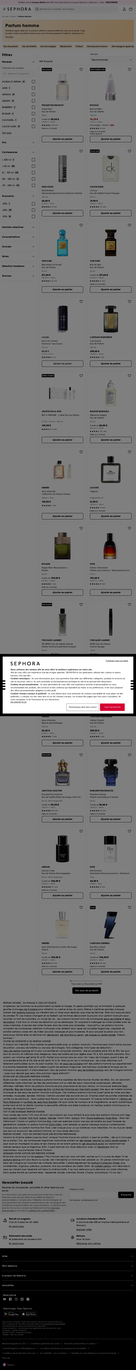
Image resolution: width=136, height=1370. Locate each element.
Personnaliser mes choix (83, 707)
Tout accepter (112, 707)
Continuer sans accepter (117, 660)
